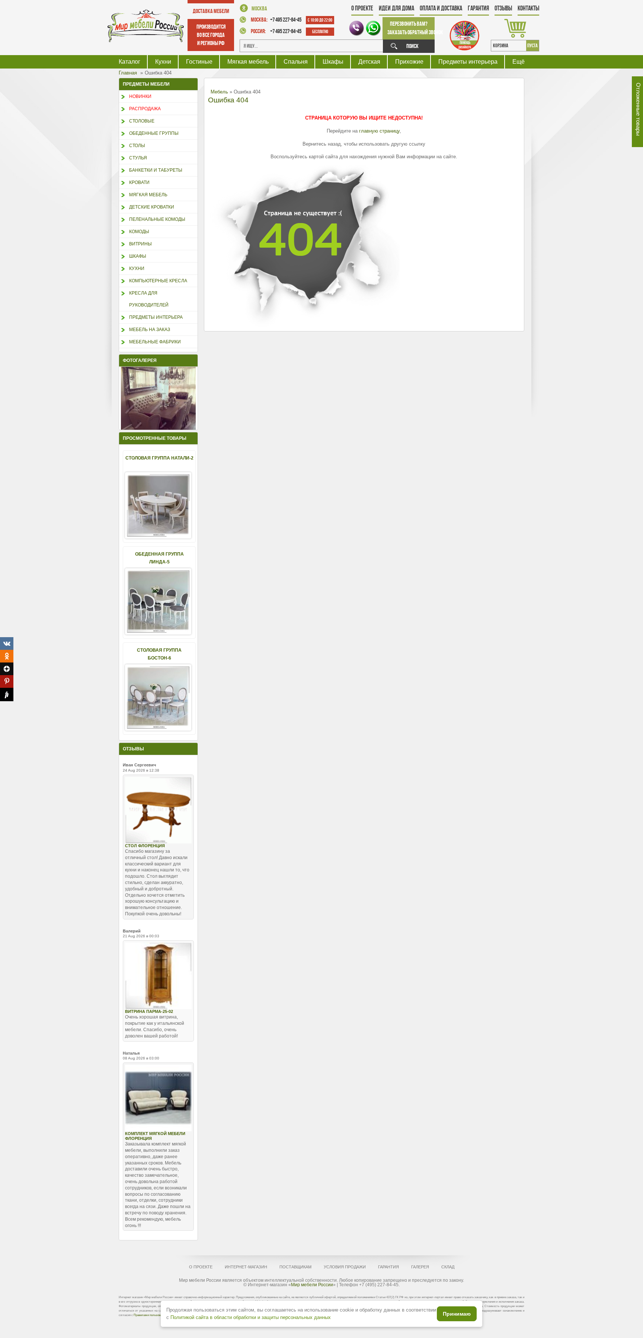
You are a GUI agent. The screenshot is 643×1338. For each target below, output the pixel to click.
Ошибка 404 (228, 100)
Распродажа (145, 108)
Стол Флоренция (145, 845)
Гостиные (199, 61)
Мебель (219, 92)
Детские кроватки (151, 207)
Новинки (140, 96)
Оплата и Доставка (441, 8)
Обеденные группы (154, 133)
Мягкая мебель (248, 61)
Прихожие (409, 61)
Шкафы (333, 61)
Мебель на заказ (149, 329)
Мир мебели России (312, 1284)
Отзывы (503, 8)
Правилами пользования (150, 1315)
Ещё (518, 61)
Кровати (139, 182)
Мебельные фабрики (155, 341)
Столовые (141, 121)
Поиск (412, 46)
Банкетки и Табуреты (155, 170)
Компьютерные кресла (158, 280)
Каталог (129, 61)
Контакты (528, 8)
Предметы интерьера (468, 61)
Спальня (296, 61)
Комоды (139, 231)
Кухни (163, 61)
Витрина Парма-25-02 (149, 1011)
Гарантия (478, 8)
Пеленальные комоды (157, 219)
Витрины (140, 244)
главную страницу (379, 131)
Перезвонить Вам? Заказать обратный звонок (411, 27)
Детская (369, 61)
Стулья (138, 158)
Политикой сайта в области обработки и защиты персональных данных (250, 1317)
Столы (137, 145)
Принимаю (457, 1314)
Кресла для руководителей (149, 299)
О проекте (362, 8)
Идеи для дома (396, 8)
